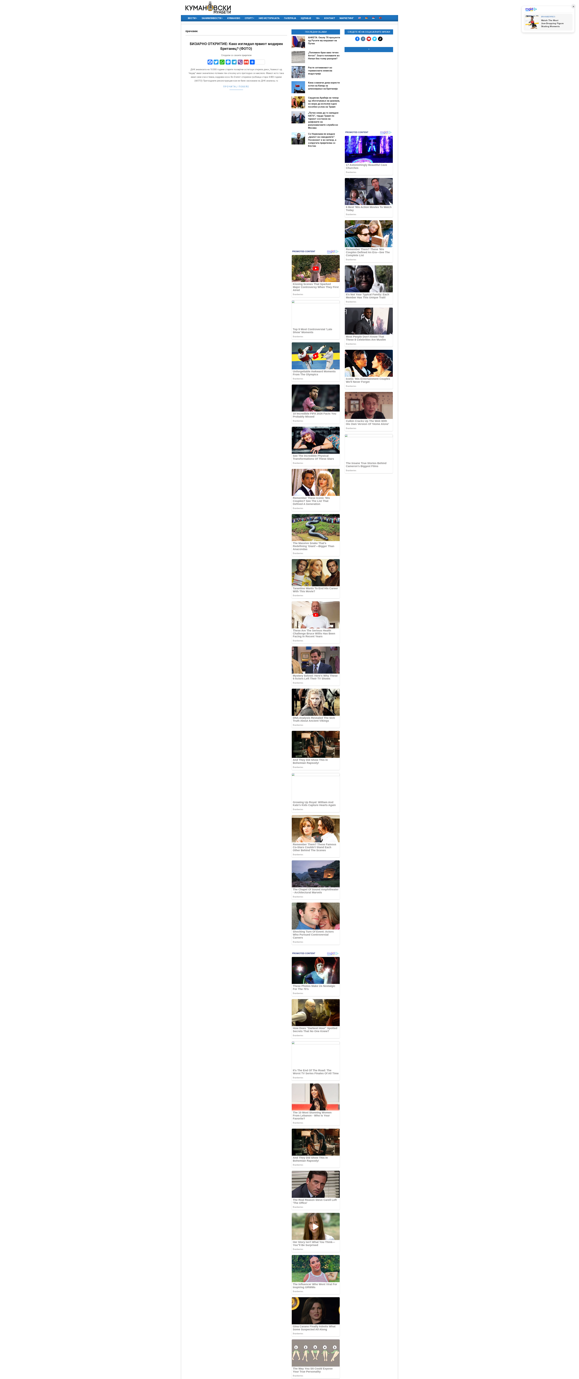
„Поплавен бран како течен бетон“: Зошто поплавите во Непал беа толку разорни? (324, 55)
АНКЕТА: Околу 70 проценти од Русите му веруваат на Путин (324, 40)
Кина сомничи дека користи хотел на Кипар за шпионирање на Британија (324, 85)
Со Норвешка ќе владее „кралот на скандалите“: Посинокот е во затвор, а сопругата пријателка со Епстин (322, 140)
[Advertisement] (369, 74)
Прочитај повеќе (236, 86)
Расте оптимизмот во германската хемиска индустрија (320, 70)
